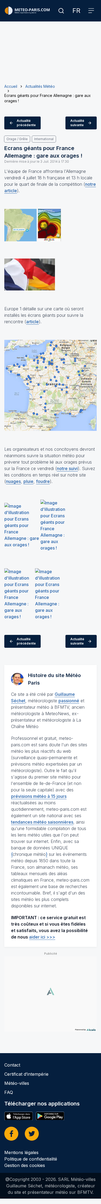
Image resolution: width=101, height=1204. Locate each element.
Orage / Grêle (17, 139)
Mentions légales (21, 1152)
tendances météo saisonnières (42, 822)
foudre (43, 481)
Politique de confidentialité (30, 1159)
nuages (13, 481)
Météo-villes (16, 1083)
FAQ (8, 1092)
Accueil (10, 86)
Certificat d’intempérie (26, 1074)
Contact (12, 1065)
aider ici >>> (42, 937)
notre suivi (67, 468)
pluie (28, 481)
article (32, 321)
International (44, 139)
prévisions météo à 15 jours (39, 796)
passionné (68, 700)
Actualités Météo (40, 86)
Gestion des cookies (24, 1165)
